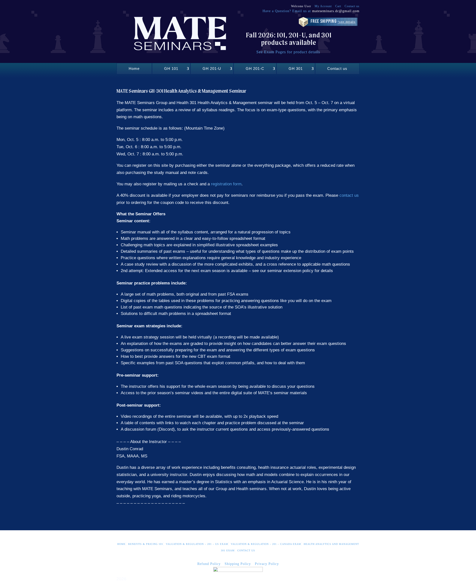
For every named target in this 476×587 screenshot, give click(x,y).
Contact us (352, 6)
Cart (338, 6)
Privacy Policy (267, 564)
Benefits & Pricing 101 (145, 544)
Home (134, 68)
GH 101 (171, 68)
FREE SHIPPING (333, 21)
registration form (226, 184)
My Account (323, 6)
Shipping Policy (238, 564)
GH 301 (296, 68)
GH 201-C (255, 68)
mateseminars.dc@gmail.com (335, 11)
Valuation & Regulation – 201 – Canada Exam (266, 544)
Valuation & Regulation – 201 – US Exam (197, 544)
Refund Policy (209, 564)
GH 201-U (212, 68)
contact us (349, 195)
